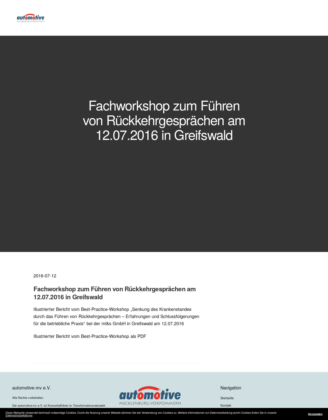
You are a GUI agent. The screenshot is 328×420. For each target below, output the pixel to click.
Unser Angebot (173, 17)
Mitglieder (147, 17)
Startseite (227, 398)
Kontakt (225, 405)
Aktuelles (203, 17)
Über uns (121, 17)
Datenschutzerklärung (19, 415)
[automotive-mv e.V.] (31, 17)
